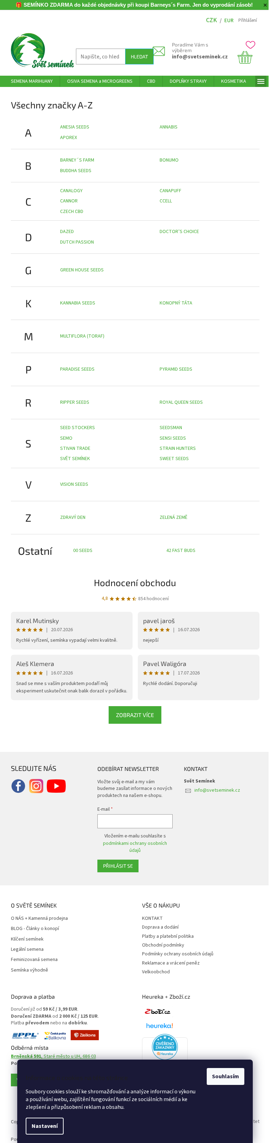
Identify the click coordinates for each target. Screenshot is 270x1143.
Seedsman (171, 427)
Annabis (169, 127)
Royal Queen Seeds (181, 402)
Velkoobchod (156, 971)
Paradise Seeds (77, 369)
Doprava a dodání (160, 927)
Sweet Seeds (174, 458)
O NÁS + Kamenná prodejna (39, 918)
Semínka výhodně (29, 970)
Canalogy (71, 190)
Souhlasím (225, 1076)
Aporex (68, 137)
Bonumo (169, 160)
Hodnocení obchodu (135, 582)
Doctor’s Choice (179, 231)
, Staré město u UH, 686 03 (53, 1056)
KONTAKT (152, 918)
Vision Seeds (74, 484)
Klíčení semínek (27, 939)
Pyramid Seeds (176, 369)
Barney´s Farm (77, 160)
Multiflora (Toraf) (82, 336)
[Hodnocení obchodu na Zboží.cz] (157, 1011)
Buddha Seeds (75, 170)
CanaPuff (170, 190)
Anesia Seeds (74, 127)
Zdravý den (72, 517)
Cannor (69, 201)
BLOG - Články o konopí (35, 928)
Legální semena (27, 949)
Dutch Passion (77, 242)
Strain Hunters (178, 448)
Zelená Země (173, 517)
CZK (211, 20)
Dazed (67, 231)
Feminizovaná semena (34, 959)
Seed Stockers (77, 427)
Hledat (139, 56)
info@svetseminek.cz (200, 57)
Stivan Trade (75, 448)
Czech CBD (71, 211)
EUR (228, 20)
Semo (66, 438)
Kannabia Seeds (77, 303)
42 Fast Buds (180, 550)
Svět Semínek (75, 458)
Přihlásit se (118, 866)
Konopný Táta (176, 303)
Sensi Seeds (173, 438)
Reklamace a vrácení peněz (171, 963)
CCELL (166, 201)
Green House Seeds (82, 270)
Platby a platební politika (168, 936)
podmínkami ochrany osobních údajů (135, 847)
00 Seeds (82, 550)
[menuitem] (32, 81)
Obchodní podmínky (163, 945)
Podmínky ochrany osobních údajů (177, 953)
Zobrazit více (135, 714)
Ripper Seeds (74, 402)
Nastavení (45, 1126)
